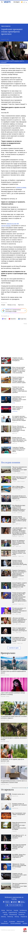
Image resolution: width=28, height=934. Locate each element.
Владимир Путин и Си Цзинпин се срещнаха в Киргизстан (19, 497)
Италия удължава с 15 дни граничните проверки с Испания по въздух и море (19, 610)
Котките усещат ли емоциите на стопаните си (19, 805)
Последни (16, 2)
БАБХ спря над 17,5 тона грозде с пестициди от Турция (19, 478)
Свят (13, 500)
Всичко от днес (14, 648)
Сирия (3, 304)
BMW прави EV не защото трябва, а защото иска (17, 408)
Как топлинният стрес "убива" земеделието (19, 813)
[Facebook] (14, 925)
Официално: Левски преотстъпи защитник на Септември (19, 865)
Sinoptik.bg (21, 914)
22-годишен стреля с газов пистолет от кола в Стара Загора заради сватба (19, 639)
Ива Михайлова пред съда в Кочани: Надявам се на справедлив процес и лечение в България (18, 508)
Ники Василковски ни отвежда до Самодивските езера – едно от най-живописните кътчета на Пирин (19, 826)
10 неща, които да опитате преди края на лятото (13, 672)
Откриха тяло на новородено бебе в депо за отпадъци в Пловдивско (19, 875)
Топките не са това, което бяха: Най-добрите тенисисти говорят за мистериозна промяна (19, 389)
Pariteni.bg (10, 916)
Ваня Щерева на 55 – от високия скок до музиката (19, 836)
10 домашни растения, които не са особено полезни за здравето (14, 717)
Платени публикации (15, 923)
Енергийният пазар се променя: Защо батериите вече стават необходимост (19, 399)
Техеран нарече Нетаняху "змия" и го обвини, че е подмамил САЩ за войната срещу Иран (19, 519)
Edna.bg (17, 916)
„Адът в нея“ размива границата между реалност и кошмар (13, 693)
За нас (5, 921)
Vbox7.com (9, 910)
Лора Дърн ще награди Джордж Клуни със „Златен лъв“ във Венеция (19, 846)
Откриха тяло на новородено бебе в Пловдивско (17, 359)
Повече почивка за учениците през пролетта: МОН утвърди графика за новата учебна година (19, 379)
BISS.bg (6, 914)
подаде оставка (21, 187)
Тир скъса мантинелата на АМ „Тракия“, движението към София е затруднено (19, 469)
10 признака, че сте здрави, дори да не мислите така (12, 760)
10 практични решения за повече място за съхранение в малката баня (14, 781)
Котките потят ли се (18, 794)
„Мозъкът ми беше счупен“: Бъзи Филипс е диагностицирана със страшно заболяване (19, 620)
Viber (5, 318)
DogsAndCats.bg (13, 912)
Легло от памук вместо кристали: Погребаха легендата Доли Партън (19, 629)
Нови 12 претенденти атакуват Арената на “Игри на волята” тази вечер (19, 552)
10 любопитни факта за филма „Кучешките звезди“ (14, 738)
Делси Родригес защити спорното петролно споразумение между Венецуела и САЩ (19, 585)
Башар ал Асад (12, 304)
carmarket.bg (14, 411)
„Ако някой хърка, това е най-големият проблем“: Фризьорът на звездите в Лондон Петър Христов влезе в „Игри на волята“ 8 (19, 531)
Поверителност (4, 923)
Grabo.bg (3, 916)
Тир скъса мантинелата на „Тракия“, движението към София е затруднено (19, 885)
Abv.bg (3, 910)
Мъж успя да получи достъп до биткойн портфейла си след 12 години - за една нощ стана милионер (18, 369)
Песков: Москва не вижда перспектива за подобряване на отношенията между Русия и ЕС (19, 428)
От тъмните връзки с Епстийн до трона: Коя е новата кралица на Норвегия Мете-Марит (19, 418)
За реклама (12, 921)
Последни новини (10, 462)
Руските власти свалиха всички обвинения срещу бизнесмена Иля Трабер (19, 562)
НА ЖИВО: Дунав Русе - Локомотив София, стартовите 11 (19, 856)
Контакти (25, 923)
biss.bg (13, 402)
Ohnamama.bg (13, 914)
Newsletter (13, 318)
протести (21, 304)
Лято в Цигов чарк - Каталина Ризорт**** (18, 487)
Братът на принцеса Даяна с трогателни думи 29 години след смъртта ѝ (18, 542)
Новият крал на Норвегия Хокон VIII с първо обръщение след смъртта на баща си (19, 439)
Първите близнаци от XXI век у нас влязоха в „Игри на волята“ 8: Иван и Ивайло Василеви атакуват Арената (19, 573)
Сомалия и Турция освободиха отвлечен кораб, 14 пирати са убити (18, 449)
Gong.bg (16, 910)
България (14, 472)
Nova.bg (5, 912)
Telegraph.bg (24, 916)
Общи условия (20, 921)
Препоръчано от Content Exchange (19, 787)
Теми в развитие (5, 26)
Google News (23, 318)
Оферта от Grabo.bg (16, 489)
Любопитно (14, 536)
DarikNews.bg (23, 910)
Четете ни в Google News (15, 905)
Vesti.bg (7, 2)
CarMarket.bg (22, 912)
